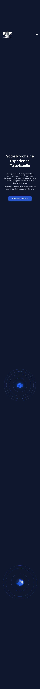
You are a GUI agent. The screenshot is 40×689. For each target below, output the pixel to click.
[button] (36, 34)
